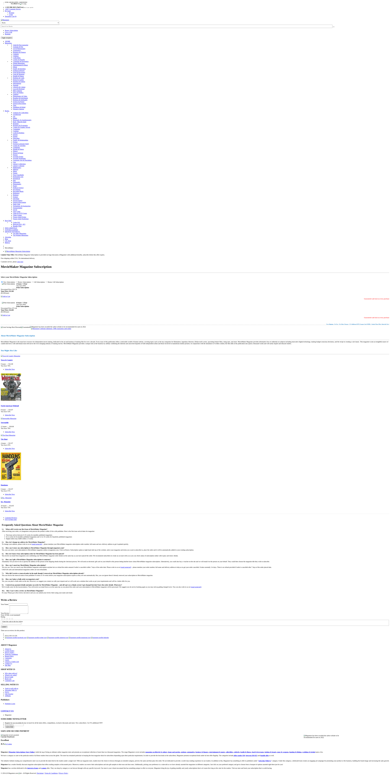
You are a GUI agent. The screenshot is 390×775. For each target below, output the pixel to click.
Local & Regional (18, 89)
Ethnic (15, 67)
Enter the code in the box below (12, 621)
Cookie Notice (9, 651)
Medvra (7, 242)
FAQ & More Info (11, 519)
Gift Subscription (39, 282)
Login (11, 14)
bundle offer (264, 755)
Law (14, 162)
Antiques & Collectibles (20, 113)
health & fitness (245, 752)
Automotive (17, 50)
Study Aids (16, 204)
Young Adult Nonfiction (21, 219)
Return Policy (9, 656)
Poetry (15, 186)
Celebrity (16, 54)
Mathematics (17, 167)
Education (16, 138)
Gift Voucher (9, 694)
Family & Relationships (20, 140)
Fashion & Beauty (19, 70)
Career (7, 660)
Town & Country (7, 360)
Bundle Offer (17, 226)
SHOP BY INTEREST (12, 232)
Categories (8, 658)
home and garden (174, 752)
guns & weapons (283, 752)
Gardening (16, 147)
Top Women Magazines (20, 235)
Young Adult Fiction (19, 217)
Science (15, 197)
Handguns (4, 485)
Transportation (17, 208)
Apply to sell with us (11, 688)
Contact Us (8, 663)
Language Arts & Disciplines (22, 160)
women (43, 768)
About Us (8, 649)
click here (20, 262)
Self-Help (16, 199)
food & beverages (258, 752)
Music (15, 171)
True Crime (16, 211)
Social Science (17, 200)
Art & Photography (19, 49)
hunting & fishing (295, 752)
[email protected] (36, 544)
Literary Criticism (18, 166)
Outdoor (15, 94)
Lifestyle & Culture (19, 87)
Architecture (17, 114)
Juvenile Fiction (18, 156)
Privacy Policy (9, 652)
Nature (15, 173)
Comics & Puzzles (19, 59)
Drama (15, 136)
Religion (15, 195)
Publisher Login (10, 704)
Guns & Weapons (18, 74)
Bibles (15, 118)
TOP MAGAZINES (11, 230)
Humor (15, 155)
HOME (7, 41)
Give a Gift (8, 32)
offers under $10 (239, 755)
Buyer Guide (9, 677)
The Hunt (4, 439)
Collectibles (17, 58)
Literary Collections (19, 164)
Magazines (8, 43)
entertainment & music (217, 752)
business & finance (202, 752)
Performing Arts (18, 177)
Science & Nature (18, 102)
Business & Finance (19, 52)
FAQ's (7, 692)
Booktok (7, 34)
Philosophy (16, 182)
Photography (17, 184)
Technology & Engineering (21, 206)
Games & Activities (19, 146)
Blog (6, 239)
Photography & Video (20, 96)
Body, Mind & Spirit (19, 122)
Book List (8, 679)
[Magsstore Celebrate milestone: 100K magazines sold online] (50, 328)
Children (16, 56)
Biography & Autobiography (22, 120)
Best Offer (8, 221)
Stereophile (5, 422)
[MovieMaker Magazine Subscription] (17, 251)
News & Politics (18, 92)
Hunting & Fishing (19, 81)
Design (15, 135)
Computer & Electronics (21, 61)
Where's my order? (11, 675)
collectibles (229, 752)
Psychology (17, 189)
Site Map (8, 665)
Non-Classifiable (18, 175)
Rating (3, 617)
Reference (16, 193)
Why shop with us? (11, 673)
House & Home (18, 153)
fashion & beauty (270, 752)
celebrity (237, 752)
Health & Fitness (18, 76)
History (15, 151)
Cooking (16, 131)
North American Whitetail (10, 406)
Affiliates (8, 696)
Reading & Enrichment (20, 98)
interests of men (32, 768)
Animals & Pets (18, 47)
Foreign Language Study (21, 144)
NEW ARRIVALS (11, 228)
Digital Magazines (19, 63)
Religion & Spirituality (20, 100)
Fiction (15, 142)
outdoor (183, 752)
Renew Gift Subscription (55, 282)
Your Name (4, 604)
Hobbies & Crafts (18, 78)
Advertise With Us (11, 690)
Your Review (5, 613)
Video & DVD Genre (20, 213)
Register (11, 13)
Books (7, 111)
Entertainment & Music (20, 65)
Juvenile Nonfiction (19, 158)
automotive (191, 752)
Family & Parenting (19, 69)
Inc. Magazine (6, 502)
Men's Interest (17, 91)
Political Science (18, 188)
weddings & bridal (308, 752)
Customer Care (10, 680)
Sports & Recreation (19, 103)
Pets (14, 180)
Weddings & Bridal (19, 107)
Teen (14, 105)
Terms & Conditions (11, 654)
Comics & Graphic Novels (21, 127)
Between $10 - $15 (19, 224)
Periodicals (16, 178)
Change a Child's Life (12, 662)
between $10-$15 (251, 755)
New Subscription (9, 282)
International (17, 83)
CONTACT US (7, 711)
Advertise (8, 237)
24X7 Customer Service (13, 9)
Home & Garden (18, 80)
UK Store (8, 241)
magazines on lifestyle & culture (156, 752)
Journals (15, 85)
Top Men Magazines (19, 233)
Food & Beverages (19, 72)
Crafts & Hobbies (18, 133)
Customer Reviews (11, 518)
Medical (15, 169)
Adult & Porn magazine (20, 45)
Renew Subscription (11, 30)
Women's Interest (18, 109)
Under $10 (16, 222)
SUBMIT (4, 627)
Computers (16, 129)
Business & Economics (20, 125)
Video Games (17, 215)
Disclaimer (40, 773)
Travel (15, 210)
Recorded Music (18, 191)
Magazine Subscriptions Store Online (21, 752)
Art (14, 116)
